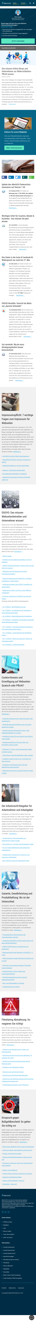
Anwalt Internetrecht (9, 1250)
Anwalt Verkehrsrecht (9, 1253)
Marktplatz (6, 1262)
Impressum (21, 1288)
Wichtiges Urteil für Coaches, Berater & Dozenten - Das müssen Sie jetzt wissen (18, 219)
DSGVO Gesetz (7, 556)
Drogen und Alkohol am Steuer (12, 1153)
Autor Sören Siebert (8, 1234)
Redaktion (6, 1225)
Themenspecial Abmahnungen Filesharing (16, 1085)
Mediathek (6, 1269)
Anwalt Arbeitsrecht (8, 1247)
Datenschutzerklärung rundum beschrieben (16, 465)
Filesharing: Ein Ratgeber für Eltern (13, 1067)
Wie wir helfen (7, 1231)
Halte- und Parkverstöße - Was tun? (13, 1180)
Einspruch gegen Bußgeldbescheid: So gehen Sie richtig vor (16, 1121)
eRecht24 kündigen (8, 1256)
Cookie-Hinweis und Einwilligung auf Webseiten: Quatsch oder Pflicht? (16, 681)
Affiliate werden (7, 1222)
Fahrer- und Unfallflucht (10, 1170)
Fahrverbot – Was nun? (10, 1184)
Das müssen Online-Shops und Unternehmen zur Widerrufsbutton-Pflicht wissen (16, 71)
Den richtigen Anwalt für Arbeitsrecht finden (16, 860)
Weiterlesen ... (13, 104)
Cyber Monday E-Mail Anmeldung (12, 1278)
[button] (30, 48)
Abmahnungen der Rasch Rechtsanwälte (15, 1075)
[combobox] (30, 3)
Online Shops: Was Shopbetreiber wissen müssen (18, 755)
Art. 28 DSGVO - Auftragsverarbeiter (13, 644)
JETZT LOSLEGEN (18, 41)
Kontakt (4, 1288)
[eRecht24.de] (14, 3)
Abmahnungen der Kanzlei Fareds (13, 1072)
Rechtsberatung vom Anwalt (11, 1259)
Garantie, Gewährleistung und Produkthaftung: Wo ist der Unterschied (17, 897)
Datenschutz (12, 1288)
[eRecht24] (18, 57)
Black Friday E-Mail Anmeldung (11, 1275)
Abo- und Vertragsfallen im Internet (13, 983)
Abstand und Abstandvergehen (12, 1177)
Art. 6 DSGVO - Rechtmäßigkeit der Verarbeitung (17, 616)
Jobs (4, 1228)
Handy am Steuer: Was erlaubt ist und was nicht (17, 1150)
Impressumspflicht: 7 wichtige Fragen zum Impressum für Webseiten (17, 419)
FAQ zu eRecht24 (8, 1265)
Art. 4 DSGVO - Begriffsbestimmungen (14, 607)
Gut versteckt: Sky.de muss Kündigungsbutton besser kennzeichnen (13, 347)
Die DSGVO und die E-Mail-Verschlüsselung (16, 456)
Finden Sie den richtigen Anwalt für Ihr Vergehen (17, 1173)
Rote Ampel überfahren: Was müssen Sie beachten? (18, 1147)
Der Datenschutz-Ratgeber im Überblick (15, 474)
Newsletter (6, 1272)
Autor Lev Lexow (7, 1237)
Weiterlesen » (17, 451)
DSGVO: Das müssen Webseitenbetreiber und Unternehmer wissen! (14, 516)
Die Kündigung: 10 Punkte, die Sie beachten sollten (18, 844)
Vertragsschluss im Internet (11, 987)
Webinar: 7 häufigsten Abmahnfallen (14, 470)
